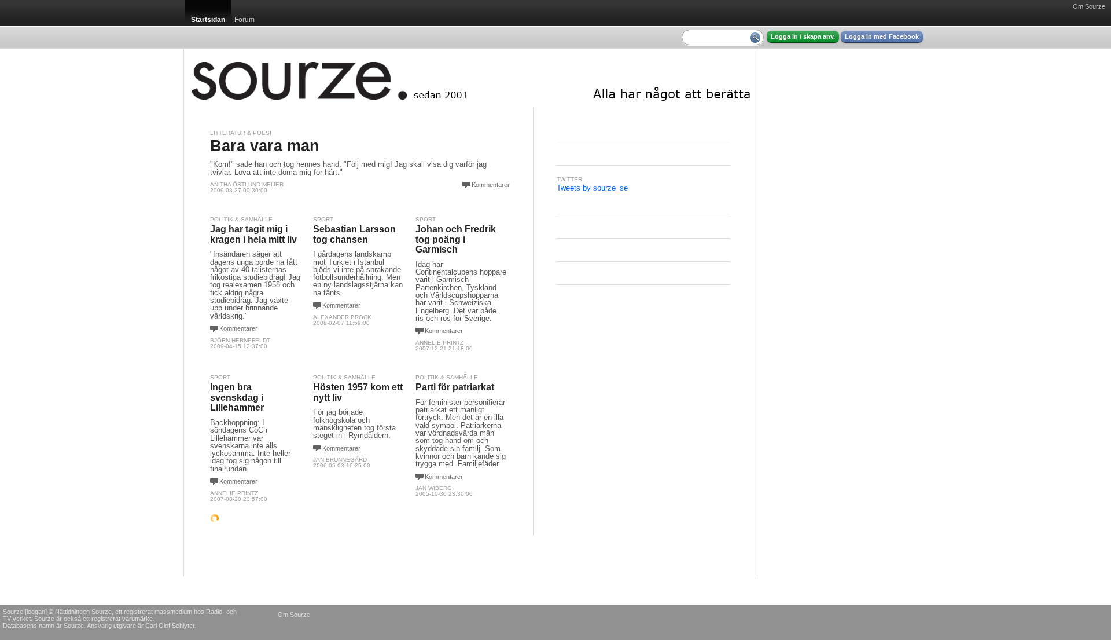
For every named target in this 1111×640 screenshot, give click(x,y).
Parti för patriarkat (454, 387)
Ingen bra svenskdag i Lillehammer (237, 397)
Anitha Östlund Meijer (247, 184)
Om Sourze (1089, 6)
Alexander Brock (342, 317)
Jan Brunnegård (340, 459)
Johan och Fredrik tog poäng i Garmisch (455, 239)
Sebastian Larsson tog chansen (354, 234)
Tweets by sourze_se (592, 188)
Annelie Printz (439, 342)
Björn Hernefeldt (240, 340)
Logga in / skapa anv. (803, 36)
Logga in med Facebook (882, 36)
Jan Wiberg (433, 488)
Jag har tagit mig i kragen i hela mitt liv (253, 234)
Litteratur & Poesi (240, 133)
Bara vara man (264, 146)
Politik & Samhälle (241, 219)
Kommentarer (491, 184)
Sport (323, 219)
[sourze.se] (470, 78)
